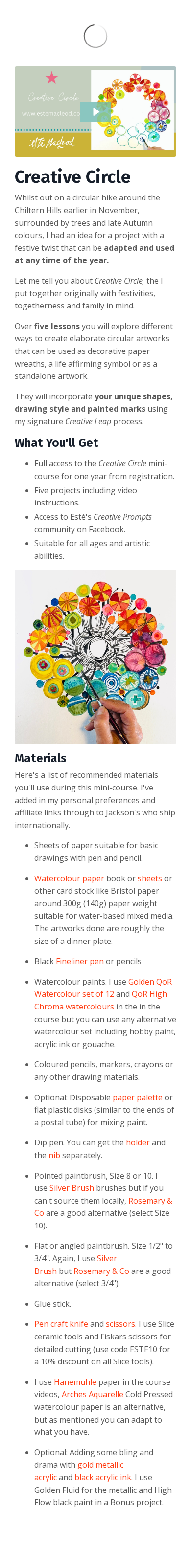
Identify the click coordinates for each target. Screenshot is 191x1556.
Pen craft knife (61, 1323)
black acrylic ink (102, 1477)
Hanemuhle (75, 1382)
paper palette (138, 1097)
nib (54, 1155)
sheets (150, 878)
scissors (120, 1323)
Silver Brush (71, 1188)
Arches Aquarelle (92, 1394)
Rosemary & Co (101, 1271)
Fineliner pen (80, 961)
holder (138, 1142)
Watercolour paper (69, 878)
